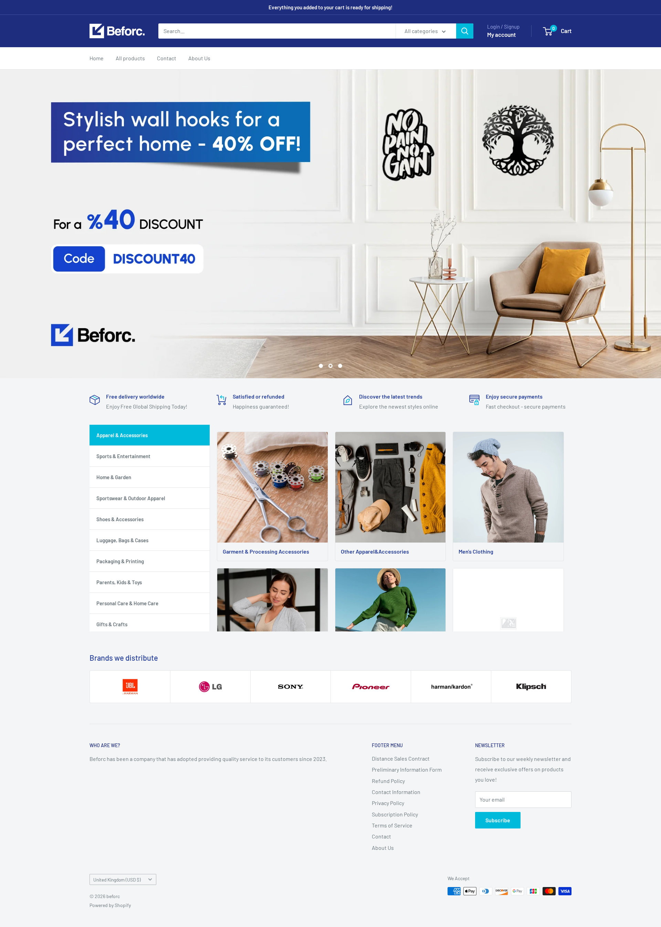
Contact (166, 58)
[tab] (150, 435)
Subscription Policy (395, 814)
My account (501, 34)
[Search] (464, 31)
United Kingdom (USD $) (117, 880)
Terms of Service (392, 825)
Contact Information (396, 792)
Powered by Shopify (110, 905)
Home (97, 58)
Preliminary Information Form (407, 769)
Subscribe (497, 820)
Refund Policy (388, 780)
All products (130, 58)
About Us (199, 58)
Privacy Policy (388, 803)
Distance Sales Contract (401, 758)
